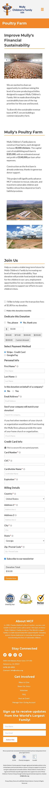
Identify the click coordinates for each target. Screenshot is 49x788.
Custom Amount (22, 340)
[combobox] (24, 415)
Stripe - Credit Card (16, 352)
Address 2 (9, 515)
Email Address (11, 396)
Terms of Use (17, 781)
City (7, 525)
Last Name (9, 376)
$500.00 (9, 340)
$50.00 (8, 335)
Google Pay (12, 355)
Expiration (9, 479)
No (8, 391)
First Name (10, 366)
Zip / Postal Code (13, 547)
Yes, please (12, 322)
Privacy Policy (8, 781)
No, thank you (30, 322)
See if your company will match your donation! (21, 408)
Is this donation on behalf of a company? (23, 386)
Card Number (11, 452)
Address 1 (9, 505)
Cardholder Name (13, 469)
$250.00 (37, 335)
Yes (17, 391)
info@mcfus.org (24, 776)
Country (9, 493)
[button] (10, 739)
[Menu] (42, 9)
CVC (7, 460)
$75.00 (17, 335)
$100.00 (27, 335)
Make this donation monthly (19, 311)
